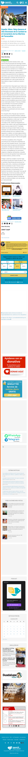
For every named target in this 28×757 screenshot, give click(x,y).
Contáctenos (22, 739)
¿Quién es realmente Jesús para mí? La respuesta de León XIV (9, 659)
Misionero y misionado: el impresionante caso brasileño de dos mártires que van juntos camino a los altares (16, 520)
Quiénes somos (5, 737)
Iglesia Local (4, 7)
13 (17, 629)
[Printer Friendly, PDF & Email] (5, 60)
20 (17, 631)
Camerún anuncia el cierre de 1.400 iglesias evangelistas (15, 536)
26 (14, 633)
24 (7, 633)
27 (17, 633)
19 (14, 631)
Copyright (16, 739)
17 (7, 631)
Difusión (4, 739)
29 (23, 633)
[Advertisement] (14, 302)
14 (20, 629)
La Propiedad (16, 737)
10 (7, 629)
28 (20, 633)
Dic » (6, 639)
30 (4, 636)
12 (14, 629)
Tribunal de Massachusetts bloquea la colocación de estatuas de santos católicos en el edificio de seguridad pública (14, 488)
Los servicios (23, 737)
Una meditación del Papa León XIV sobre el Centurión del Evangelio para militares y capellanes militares (9, 651)
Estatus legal (10, 739)
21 (20, 631)
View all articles (5, 237)
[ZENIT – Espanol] (8, 2)
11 (10, 629)
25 (10, 633)
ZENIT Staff (18, 50)
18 (10, 631)
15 (23, 629)
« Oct (4, 639)
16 (4, 631)
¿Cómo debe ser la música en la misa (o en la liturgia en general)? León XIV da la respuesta (16, 505)
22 (23, 631)
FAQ (11, 737)
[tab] (8, 708)
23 (4, 633)
